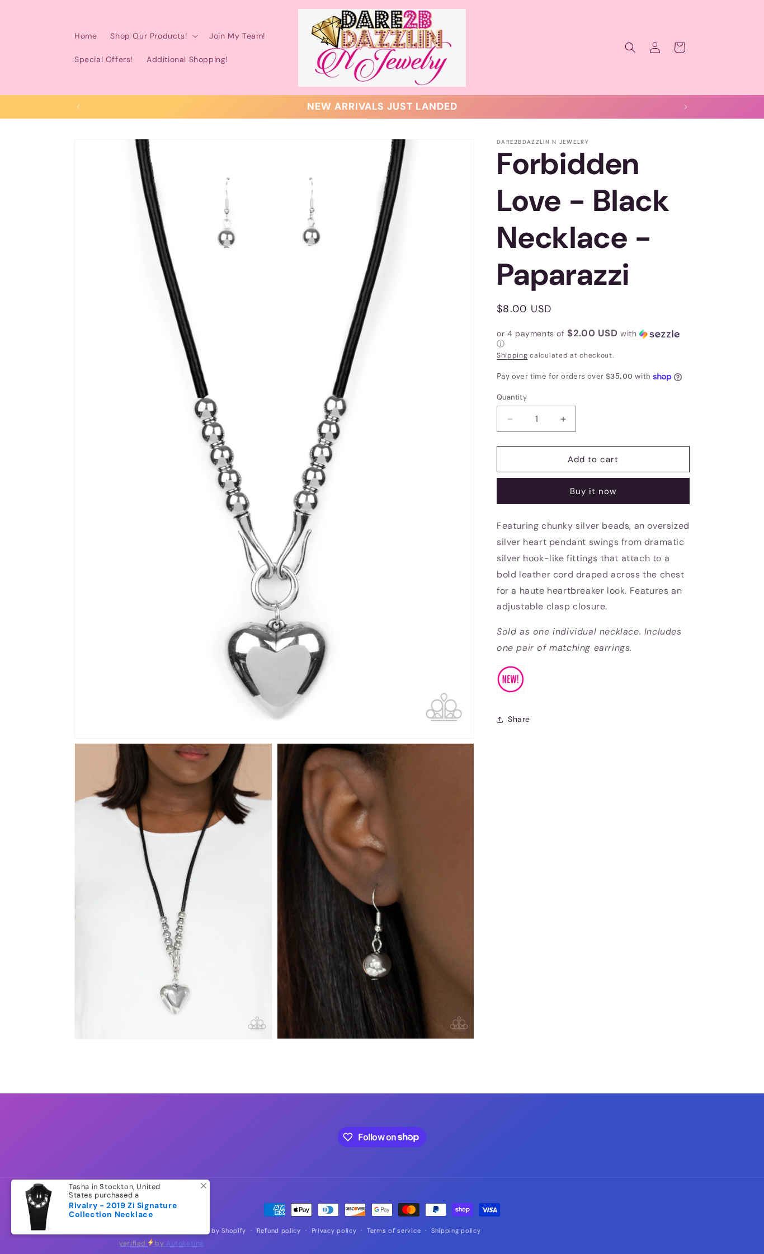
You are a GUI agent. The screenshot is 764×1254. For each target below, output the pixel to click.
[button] (152, 36)
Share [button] (519, 719)
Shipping (512, 355)
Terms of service (394, 1230)
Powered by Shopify (213, 1230)
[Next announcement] (685, 107)
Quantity (512, 397)
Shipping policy (456, 1230)
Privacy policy (334, 1230)
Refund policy (279, 1230)
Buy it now (593, 491)
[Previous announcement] (78, 107)
